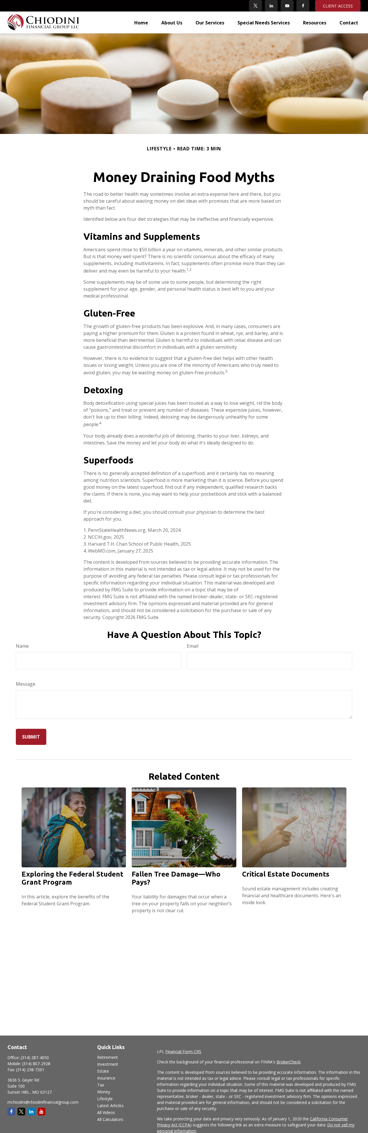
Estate (103, 1071)
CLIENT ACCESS (338, 6)
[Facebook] (302, 5)
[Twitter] (255, 5)
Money (103, 1091)
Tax (100, 1085)
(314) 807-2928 (36, 1063)
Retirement (107, 1057)
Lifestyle (105, 1098)
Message (25, 684)
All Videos (106, 1112)
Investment (107, 1064)
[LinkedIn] (271, 5)
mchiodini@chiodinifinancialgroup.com (42, 1102)
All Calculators (110, 1119)
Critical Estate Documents (285, 874)
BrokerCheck (288, 1062)
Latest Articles (110, 1105)
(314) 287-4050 (35, 1057)
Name (22, 646)
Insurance (106, 1078)
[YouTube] (287, 5)
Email (192, 646)
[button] (141, 22)
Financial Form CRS (183, 1051)
